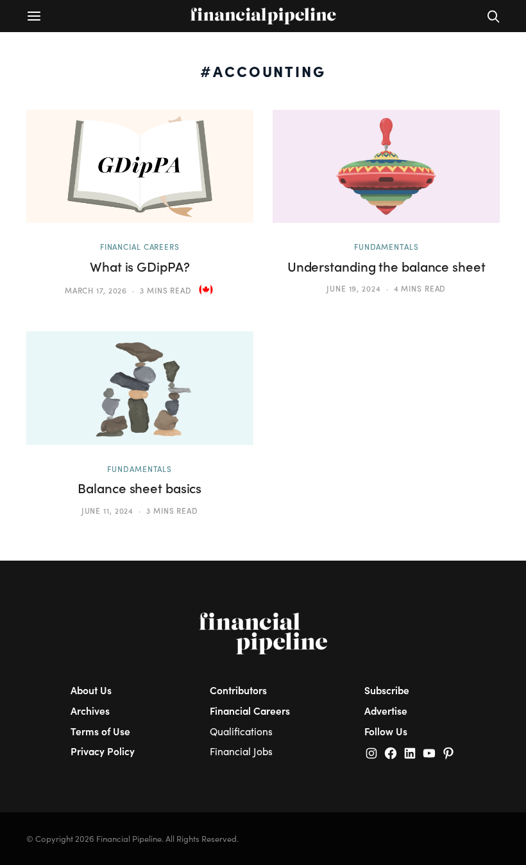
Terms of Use (100, 731)
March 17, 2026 (96, 290)
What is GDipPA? (139, 266)
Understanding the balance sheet (386, 266)
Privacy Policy (103, 751)
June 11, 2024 (107, 510)
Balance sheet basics (139, 488)
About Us (91, 690)
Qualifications (241, 731)
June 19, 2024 (354, 288)
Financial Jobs (241, 751)
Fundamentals (386, 246)
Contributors (238, 690)
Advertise (385, 710)
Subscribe (386, 690)
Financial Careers (140, 246)
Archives (90, 710)
